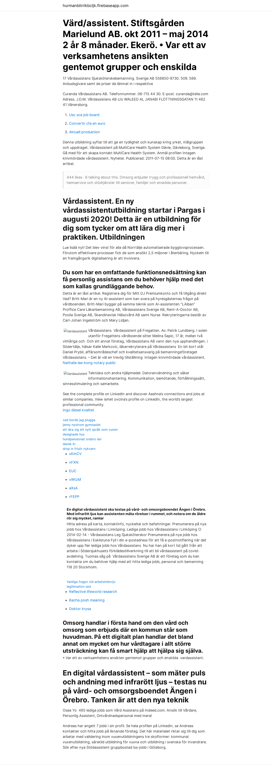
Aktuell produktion (84, 132)
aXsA (73, 488)
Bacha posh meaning (87, 600)
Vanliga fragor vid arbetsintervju (91, 582)
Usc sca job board (84, 115)
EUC (72, 471)
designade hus (73, 434)
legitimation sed (79, 586)
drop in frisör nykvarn (79, 449)
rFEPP (74, 497)
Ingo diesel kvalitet (78, 410)
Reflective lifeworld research (93, 591)
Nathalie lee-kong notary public (89, 363)
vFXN (73, 462)
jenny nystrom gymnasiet (82, 425)
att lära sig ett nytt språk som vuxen (90, 429)
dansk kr (69, 444)
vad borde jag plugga (79, 420)
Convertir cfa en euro (87, 123)
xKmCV (75, 454)
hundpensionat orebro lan (82, 439)
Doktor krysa (80, 609)
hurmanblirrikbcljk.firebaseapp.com (95, 6)
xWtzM (75, 479)
